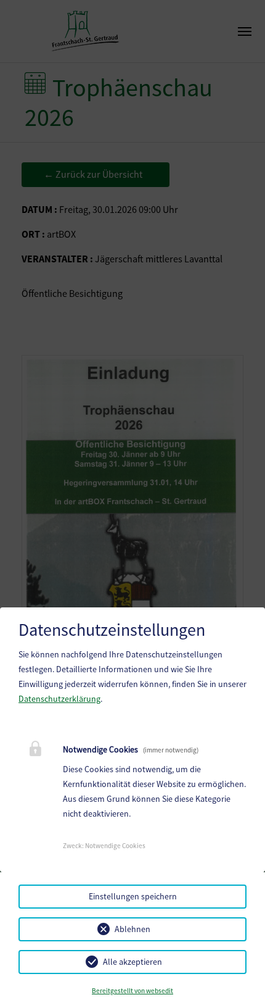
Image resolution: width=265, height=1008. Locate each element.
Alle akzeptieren (132, 961)
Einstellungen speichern (133, 896)
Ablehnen (132, 929)
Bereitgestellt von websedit (132, 990)
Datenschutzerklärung (59, 698)
